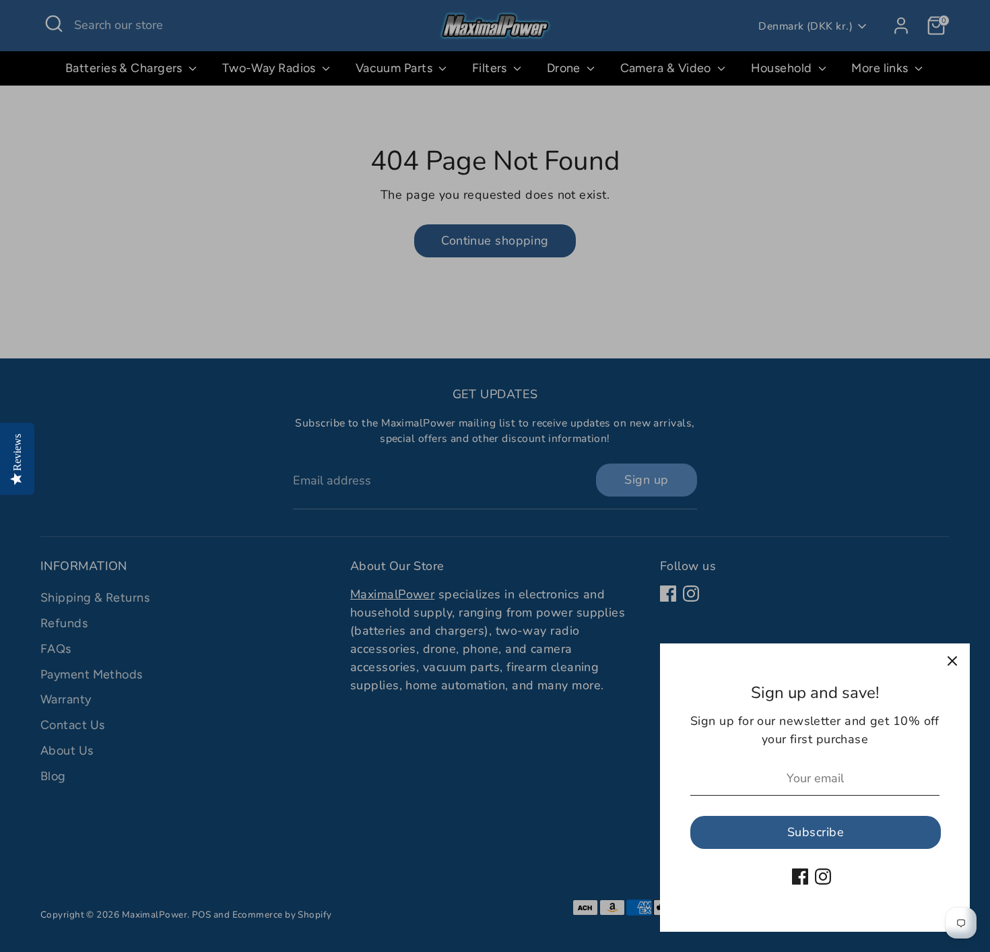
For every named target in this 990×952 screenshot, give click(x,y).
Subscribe (815, 832)
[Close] (952, 661)
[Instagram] (823, 876)
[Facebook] (800, 876)
